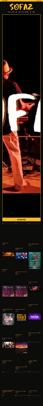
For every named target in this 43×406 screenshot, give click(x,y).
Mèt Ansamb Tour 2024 (33, 282)
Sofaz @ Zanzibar (18, 334)
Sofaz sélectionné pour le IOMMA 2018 (34, 333)
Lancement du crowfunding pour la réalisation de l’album (8, 391)
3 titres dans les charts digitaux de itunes (21, 367)
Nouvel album (4, 269)
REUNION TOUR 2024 (19, 248)
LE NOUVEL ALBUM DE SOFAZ (7, 309)
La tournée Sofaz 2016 (33, 390)
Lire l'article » (16, 250)
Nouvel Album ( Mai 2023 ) (33, 304)
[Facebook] (2, 0)
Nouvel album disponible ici (20, 309)
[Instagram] (4, 0)
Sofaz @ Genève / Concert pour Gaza (21, 272)
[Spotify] (6, 0)
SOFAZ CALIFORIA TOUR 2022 (34, 244)
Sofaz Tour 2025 (5, 243)
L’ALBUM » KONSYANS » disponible (33, 361)
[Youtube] (5, 0)
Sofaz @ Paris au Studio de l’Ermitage (7, 361)
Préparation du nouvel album (20, 391)
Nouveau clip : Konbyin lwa (7, 338)
